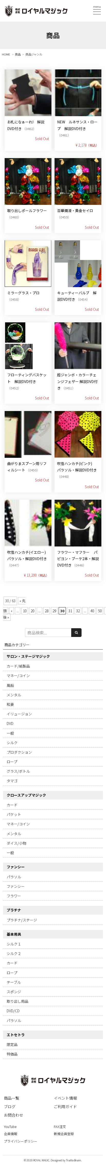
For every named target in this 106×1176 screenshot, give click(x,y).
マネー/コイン (18, 675)
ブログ (9, 1106)
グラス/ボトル (18, 771)
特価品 (12, 1053)
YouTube (10, 1126)
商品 (18, 54)
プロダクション (19, 752)
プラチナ (14, 910)
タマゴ (12, 780)
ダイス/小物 (16, 843)
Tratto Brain (73, 1160)
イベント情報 (65, 1098)
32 (78, 610)
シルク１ (14, 943)
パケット (14, 814)
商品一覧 (11, 1098)
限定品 (12, 1044)
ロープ (12, 761)
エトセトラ (16, 1034)
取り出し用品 (17, 1001)
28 (46, 610)
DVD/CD (13, 1010)
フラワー (14, 895)
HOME (6, 54)
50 (100, 610)
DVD (10, 723)
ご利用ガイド (65, 1106)
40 (92, 610)
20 (32, 610)
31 (70, 610)
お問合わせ (13, 1115)
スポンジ (14, 991)
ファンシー (16, 866)
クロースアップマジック (26, 795)
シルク (12, 742)
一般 (10, 733)
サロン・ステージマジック (28, 656)
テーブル (14, 982)
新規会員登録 (64, 1133)
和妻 (10, 704)
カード (12, 804)
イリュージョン (19, 713)
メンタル (14, 694)
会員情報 (10, 1133)
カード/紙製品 (18, 666)
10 (24, 610)
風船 (10, 685)
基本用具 (14, 934)
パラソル (14, 876)
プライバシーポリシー (20, 1141)
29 (54, 610)
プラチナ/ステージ (22, 920)
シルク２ (14, 953)
